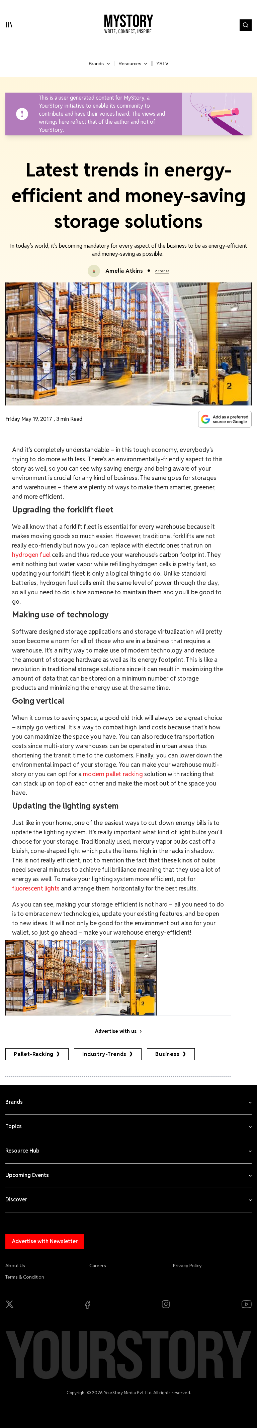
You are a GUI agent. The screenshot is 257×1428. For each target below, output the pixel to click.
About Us (15, 1266)
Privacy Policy (187, 1266)
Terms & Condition (24, 1277)
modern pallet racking (113, 774)
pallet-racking (34, 1054)
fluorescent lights (36, 888)
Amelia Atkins (124, 271)
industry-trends (104, 1054)
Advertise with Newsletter (45, 1241)
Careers (97, 1266)
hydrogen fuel (32, 555)
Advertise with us (116, 1031)
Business (167, 1054)
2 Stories (162, 271)
